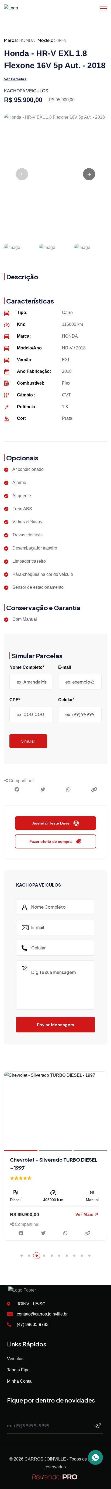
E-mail (64, 667)
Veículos (15, 1358)
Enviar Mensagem (55, 1025)
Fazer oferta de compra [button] (50, 841)
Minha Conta (19, 1381)
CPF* (14, 699)
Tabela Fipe (18, 1370)
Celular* (66, 699)
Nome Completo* (26, 667)
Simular (28, 741)
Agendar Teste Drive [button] (51, 823)
